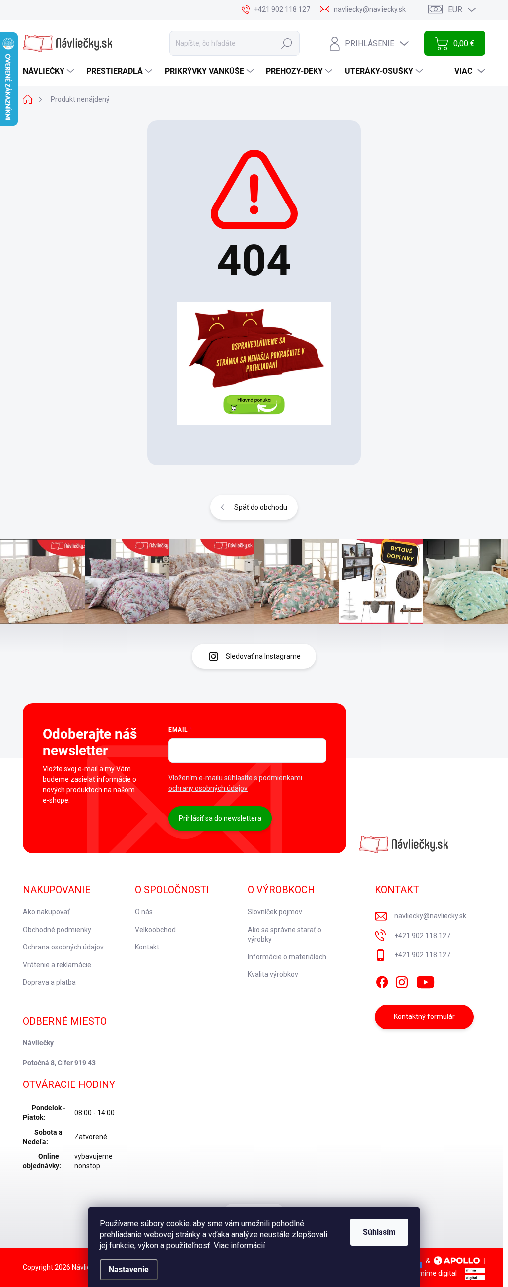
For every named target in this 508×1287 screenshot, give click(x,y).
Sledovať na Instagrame (263, 656)
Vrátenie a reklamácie (57, 965)
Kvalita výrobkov (273, 974)
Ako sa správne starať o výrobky (284, 935)
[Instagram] (401, 980)
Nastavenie (129, 1269)
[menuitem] (49, 71)
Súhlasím (379, 1232)
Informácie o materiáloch (287, 957)
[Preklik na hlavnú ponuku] (254, 363)
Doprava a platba (49, 982)
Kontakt (147, 947)
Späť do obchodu (260, 507)
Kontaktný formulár (424, 1016)
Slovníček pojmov (275, 912)
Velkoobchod (155, 930)
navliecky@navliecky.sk (430, 916)
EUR (455, 9)
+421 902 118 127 (422, 936)
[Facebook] (382, 980)
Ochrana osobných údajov (63, 947)
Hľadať (286, 43)
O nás (144, 912)
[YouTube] (425, 980)
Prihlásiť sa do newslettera (220, 818)
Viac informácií (239, 1245)
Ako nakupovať (46, 912)
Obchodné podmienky (57, 930)
